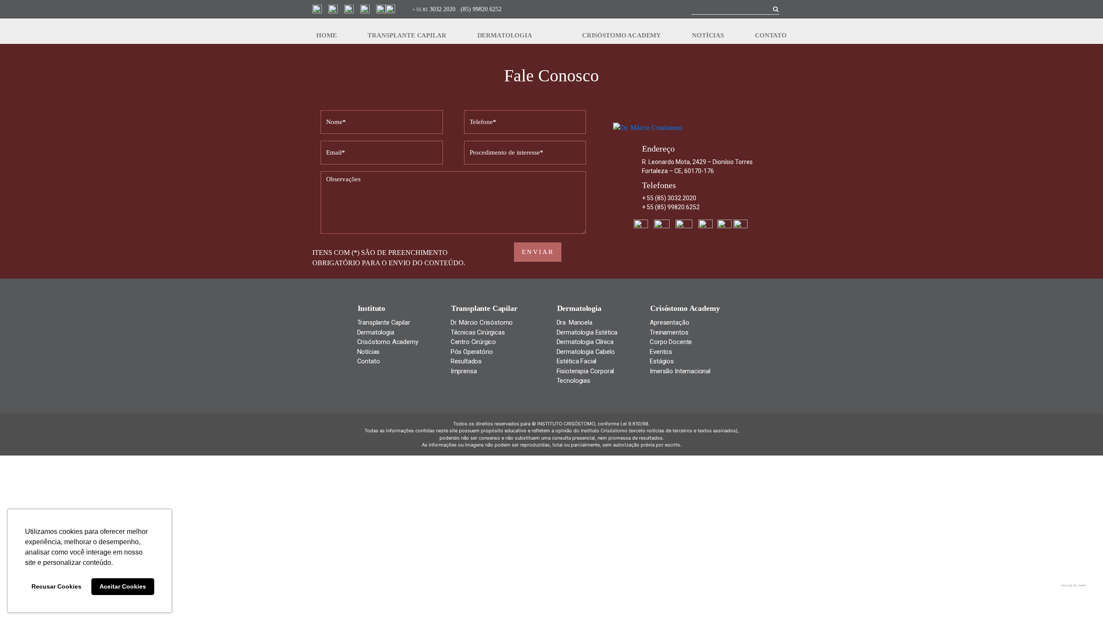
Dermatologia (504, 35)
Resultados (466, 361)
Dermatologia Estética (587, 332)
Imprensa (464, 371)
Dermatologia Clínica (585, 342)
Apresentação (669, 322)
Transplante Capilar (407, 35)
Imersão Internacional (680, 371)
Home (326, 35)
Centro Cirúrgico (473, 342)
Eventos (661, 352)
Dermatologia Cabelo (586, 352)
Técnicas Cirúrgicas (478, 332)
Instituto (372, 308)
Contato (771, 35)
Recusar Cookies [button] (56, 586)
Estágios (662, 361)
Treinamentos (669, 332)
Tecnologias (573, 380)
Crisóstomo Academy (621, 35)
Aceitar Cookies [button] (123, 586)
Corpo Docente (671, 342)
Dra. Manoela (574, 322)
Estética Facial (577, 361)
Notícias (708, 35)
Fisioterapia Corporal (585, 371)
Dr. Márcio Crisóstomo (482, 322)
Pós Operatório (472, 352)
